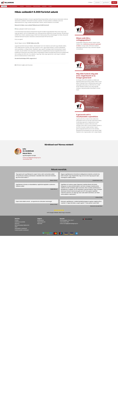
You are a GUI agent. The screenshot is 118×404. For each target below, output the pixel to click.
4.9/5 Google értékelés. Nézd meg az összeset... (59, 212)
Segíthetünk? (113, 6)
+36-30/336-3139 (27, 159)
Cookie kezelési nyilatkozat (22, 230)
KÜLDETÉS (44, 6)
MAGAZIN (22, 6)
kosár (114, 2)
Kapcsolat (39, 223)
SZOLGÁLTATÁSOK (13, 6)
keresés (98, 2)
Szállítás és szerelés (20, 222)
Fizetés (17, 220)
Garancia (17, 223)
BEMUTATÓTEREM (36, 6)
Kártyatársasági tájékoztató (22, 225)
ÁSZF (16, 226)
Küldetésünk (40, 220)
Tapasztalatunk (41, 222)
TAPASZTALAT (28, 6)
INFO (51, 6)
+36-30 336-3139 (64, 222)
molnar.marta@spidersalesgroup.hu (32, 157)
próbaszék (106, 2)
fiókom (90, 2)
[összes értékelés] (59, 210)
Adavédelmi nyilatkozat (21, 228)
